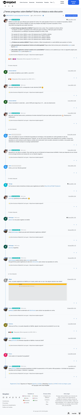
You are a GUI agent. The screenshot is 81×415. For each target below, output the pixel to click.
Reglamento (13, 383)
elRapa (10, 279)
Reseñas (46, 2)
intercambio (35, 261)
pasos (28, 260)
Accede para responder (71, 15)
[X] (16, 397)
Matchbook (33, 310)
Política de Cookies (7, 407)
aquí (70, 45)
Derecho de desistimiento (9, 405)
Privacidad (5, 403)
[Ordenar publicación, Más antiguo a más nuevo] (63, 15)
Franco (10, 353)
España (34, 383)
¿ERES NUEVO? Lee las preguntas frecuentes (17, 15)
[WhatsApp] (13, 397)
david (10, 19)
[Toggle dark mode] (54, 2)
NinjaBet (6, 394)
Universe (11, 323)
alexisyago (11, 217)
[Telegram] (9, 397)
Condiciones (6, 401)
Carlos (10, 230)
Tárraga (10, 183)
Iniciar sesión (62, 2)
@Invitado (24, 85)
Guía (18, 383)
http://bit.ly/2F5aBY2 (50, 186)
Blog (47, 404)
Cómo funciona (24, 2)
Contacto (47, 399)
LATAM (39, 383)
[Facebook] (19, 397)
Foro (47, 402)
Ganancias (31, 2)
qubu (10, 134)
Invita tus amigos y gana (64, 383)
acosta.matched (12, 70)
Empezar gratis (73, 2)
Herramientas (39, 2)
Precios (52, 2)
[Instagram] (6, 397)
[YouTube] (3, 397)
